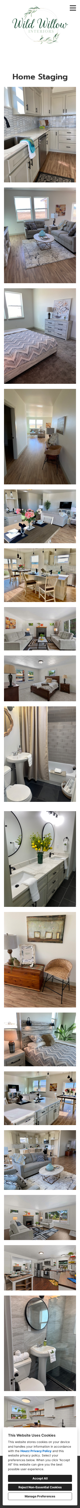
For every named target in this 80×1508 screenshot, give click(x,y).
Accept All (40, 1478)
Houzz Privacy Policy (36, 1451)
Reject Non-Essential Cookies (40, 1487)
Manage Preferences (40, 1496)
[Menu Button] (72, 8)
